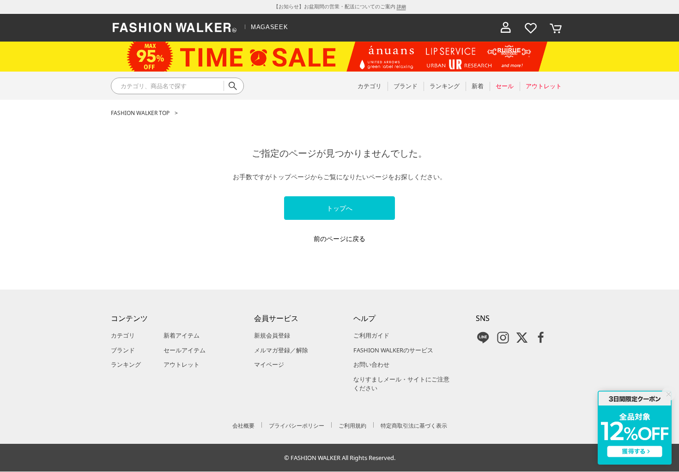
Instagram (503, 337)
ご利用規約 (352, 426)
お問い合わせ (371, 364)
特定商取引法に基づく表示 (414, 426)
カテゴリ (123, 335)
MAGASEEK (269, 27)
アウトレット (182, 364)
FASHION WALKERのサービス (393, 350)
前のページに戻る (339, 238)
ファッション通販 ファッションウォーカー (174, 28)
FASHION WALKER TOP (140, 113)
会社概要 (243, 426)
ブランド (123, 350)
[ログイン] (505, 28)
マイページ (269, 364)
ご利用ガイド (371, 335)
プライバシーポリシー (296, 426)
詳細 (401, 6)
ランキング (126, 364)
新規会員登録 (272, 335)
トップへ (339, 208)
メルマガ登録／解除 (281, 350)
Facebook (540, 337)
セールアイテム (185, 350)
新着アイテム (182, 335)
